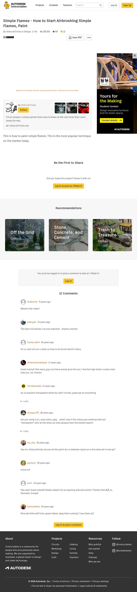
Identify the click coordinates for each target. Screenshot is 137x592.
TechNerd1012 (34, 386)
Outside (73, 553)
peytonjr (31, 463)
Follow (23, 109)
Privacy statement (81, 581)
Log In (114, 5)
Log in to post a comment (68, 524)
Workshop (57, 548)
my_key (31, 442)
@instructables (124, 544)
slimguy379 (33, 412)
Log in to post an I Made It (68, 185)
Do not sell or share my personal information (54, 585)
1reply (25, 401)
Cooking (74, 544)
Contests (53, 5)
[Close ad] (134, 55)
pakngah (31, 322)
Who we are (94, 561)
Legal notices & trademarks (93, 585)
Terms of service (61, 581)
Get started (94, 548)
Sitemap (93, 557)
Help (91, 553)
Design (27, 31)
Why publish (95, 544)
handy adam (33, 342)
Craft (54, 557)
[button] (89, 37)
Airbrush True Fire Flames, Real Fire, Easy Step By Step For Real (36, 91)
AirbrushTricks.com (19, 125)
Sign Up (127, 5)
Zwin (29, 483)
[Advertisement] (117, 93)
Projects (40, 5)
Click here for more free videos (68, 91)
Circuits (55, 544)
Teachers (67, 5)
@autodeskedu (124, 550)
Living (73, 548)
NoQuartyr (32, 302)
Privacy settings (100, 581)
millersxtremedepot (37, 362)
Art (35, 31)
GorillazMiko (33, 506)
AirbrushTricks (13, 31)
